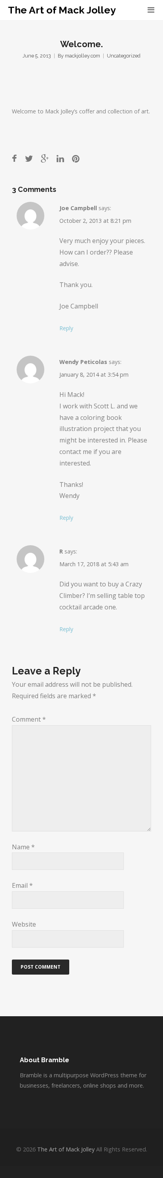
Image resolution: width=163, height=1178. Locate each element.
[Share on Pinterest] (76, 158)
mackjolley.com (82, 56)
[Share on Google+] (45, 158)
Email (22, 885)
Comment (29, 719)
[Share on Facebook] (14, 158)
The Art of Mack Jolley (62, 10)
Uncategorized (123, 56)
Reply (66, 328)
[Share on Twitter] (29, 158)
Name (23, 847)
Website (24, 924)
